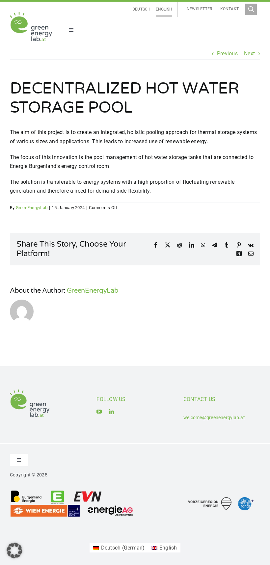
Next (249, 53)
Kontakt (229, 9)
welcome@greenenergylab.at (214, 417)
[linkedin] (111, 411)
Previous (227, 53)
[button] (14, 550)
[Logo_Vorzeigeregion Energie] (209, 500)
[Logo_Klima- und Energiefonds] (246, 500)
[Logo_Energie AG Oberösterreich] (110, 506)
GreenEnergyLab (31, 207)
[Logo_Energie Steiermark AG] (57, 492)
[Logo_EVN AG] (87, 492)
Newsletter (199, 9)
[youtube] (99, 411)
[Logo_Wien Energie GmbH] (45, 506)
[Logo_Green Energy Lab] (31, 14)
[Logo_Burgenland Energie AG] (26, 492)
